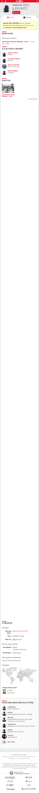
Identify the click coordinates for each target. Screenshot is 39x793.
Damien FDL (12, 724)
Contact (35, 763)
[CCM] (29, 777)
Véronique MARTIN (14, 59)
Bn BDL (10, 730)
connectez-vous (27, 25)
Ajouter (17, 12)
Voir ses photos (32, 99)
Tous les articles (8, 765)
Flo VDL (10, 712)
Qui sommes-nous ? (7, 763)
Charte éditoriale (22, 763)
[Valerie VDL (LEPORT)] (6, 8)
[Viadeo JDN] (29, 785)
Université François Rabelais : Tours (15, 42)
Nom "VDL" (11, 742)
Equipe (15, 763)
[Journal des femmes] (10, 777)
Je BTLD (10, 735)
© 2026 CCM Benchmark (19, 768)
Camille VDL (12, 707)
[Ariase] (10, 789)
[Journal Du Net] (10, 781)
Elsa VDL (10, 717)
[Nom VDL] (4, 742)
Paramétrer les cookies (7, 767)
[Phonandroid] (29, 789)
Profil (12, 17)
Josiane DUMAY (13, 53)
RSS (14, 765)
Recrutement (19, 765)
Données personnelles (29, 765)
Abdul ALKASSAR (13, 65)
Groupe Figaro (33, 767)
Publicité (29, 763)
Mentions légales (25, 767)
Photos (28, 17)
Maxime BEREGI (13, 71)
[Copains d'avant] (10, 785)
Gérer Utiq (16, 767)
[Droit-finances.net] (29, 781)
